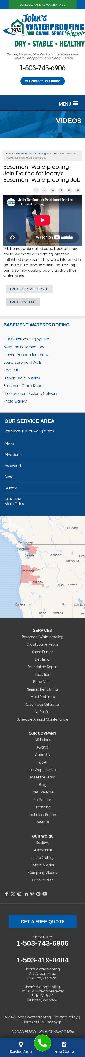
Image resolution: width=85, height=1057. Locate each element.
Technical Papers (42, 814)
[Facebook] (6, 894)
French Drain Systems (21, 378)
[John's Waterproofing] (42, 1043)
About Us (42, 754)
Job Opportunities (42, 769)
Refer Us (42, 822)
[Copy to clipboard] (78, 190)
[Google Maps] (38, 894)
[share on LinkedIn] (53, 190)
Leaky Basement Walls (22, 362)
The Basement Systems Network (30, 393)
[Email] (69, 190)
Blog (42, 784)
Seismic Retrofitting (42, 689)
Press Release (43, 792)
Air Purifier (42, 711)
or (42, 81)
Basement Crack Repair (23, 385)
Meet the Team (42, 777)
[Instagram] (19, 894)
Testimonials (42, 850)
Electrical (42, 659)
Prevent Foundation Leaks (25, 354)
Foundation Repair (42, 666)
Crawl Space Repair (42, 644)
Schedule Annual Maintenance (42, 4)
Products (10, 370)
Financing (43, 807)
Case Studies (42, 880)
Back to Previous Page (29, 288)
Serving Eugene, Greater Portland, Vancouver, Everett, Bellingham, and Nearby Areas (42, 56)
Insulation (42, 674)
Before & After (42, 865)
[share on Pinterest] (61, 190)
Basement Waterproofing (36, 324)
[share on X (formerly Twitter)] (44, 190)
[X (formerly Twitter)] (13, 894)
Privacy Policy (66, 1017)
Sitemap (54, 1022)
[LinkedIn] (25, 894)
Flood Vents (42, 681)
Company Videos (42, 872)
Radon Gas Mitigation (42, 704)
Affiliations (42, 739)
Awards (42, 747)
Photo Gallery (15, 401)
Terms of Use (34, 1022)
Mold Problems (42, 696)
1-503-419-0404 (42, 960)
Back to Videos (22, 301)
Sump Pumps (42, 651)
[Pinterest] (32, 894)
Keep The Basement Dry (23, 347)
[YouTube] (44, 894)
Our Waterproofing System (26, 339)
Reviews (42, 842)
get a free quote (43, 921)
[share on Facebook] (36, 190)
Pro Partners (42, 799)
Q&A (42, 762)
